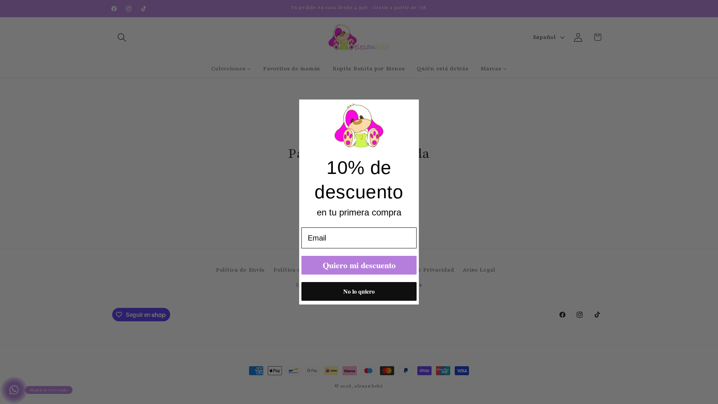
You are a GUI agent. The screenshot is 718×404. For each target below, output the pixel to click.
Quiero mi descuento (359, 265)
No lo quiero (359, 291)
